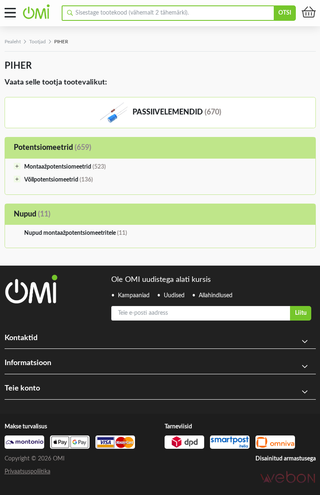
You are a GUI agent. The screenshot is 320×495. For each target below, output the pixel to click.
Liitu (301, 313)
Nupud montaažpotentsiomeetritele (75, 233)
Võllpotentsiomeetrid (58, 180)
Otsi (284, 13)
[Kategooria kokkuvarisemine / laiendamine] (17, 166)
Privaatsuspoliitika (27, 472)
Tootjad (37, 41)
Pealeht (13, 41)
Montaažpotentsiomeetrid (65, 167)
